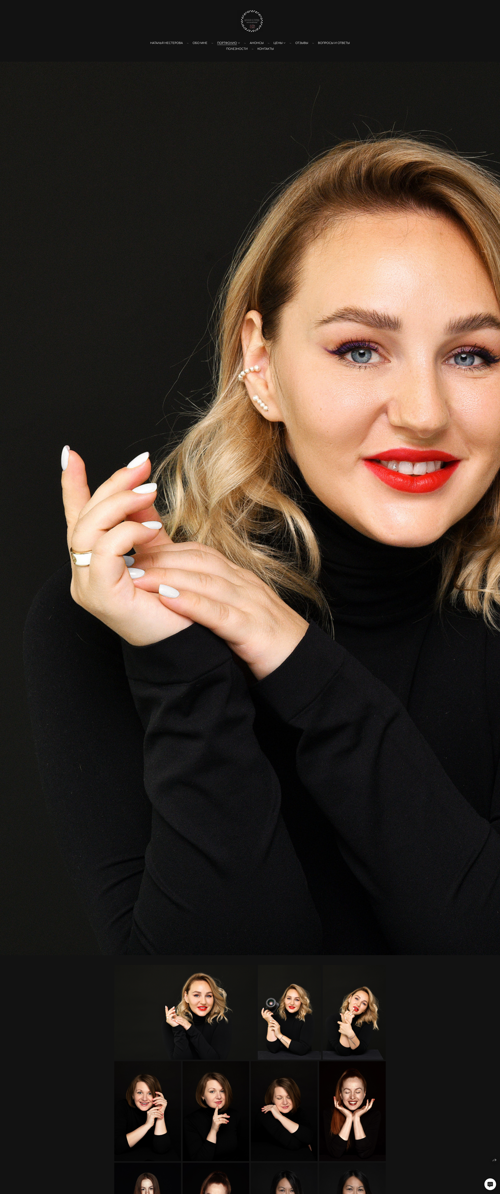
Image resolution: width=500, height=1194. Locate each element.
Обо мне (200, 43)
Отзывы (301, 43)
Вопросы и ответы (334, 43)
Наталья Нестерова (166, 43)
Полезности (237, 48)
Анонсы (257, 43)
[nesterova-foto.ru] (250, 21)
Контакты (265, 48)
